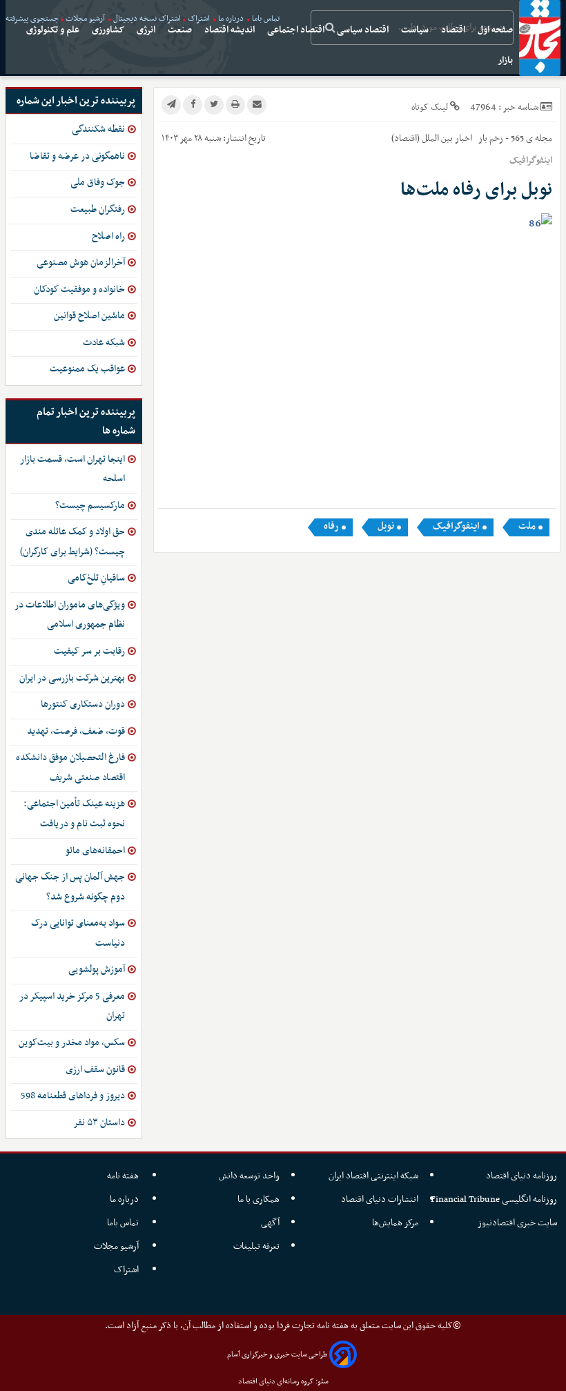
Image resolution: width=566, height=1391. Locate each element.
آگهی (270, 1223)
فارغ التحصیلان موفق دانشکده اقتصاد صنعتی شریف (70, 767)
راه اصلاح (108, 236)
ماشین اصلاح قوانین (89, 315)
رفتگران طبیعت (97, 209)
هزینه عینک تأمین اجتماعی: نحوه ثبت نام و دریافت (74, 814)
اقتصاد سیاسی (364, 30)
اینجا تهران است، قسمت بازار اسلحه (72, 469)
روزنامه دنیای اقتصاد (521, 1176)
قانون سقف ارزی (95, 1069)
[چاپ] (235, 105)
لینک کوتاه (429, 107)
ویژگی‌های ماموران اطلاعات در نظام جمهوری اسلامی (69, 615)
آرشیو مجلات (117, 1246)
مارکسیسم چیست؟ (90, 505)
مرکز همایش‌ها (395, 1223)
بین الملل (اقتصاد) (422, 138)
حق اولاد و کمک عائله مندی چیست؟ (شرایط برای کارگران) (72, 542)
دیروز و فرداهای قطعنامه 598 (73, 1096)
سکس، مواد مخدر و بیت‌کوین (72, 1042)
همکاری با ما (258, 1199)
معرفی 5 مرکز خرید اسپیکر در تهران (72, 1006)
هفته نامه (124, 1176)
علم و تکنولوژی (53, 30)
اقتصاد (454, 30)
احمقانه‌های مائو (95, 850)
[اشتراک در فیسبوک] (192, 105)
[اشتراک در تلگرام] (171, 105)
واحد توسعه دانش (249, 1176)
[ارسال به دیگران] (256, 105)
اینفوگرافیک (456, 526)
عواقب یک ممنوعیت (87, 369)
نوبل (386, 526)
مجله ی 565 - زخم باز (514, 138)
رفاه (331, 526)
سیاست (416, 30)
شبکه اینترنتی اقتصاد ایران (373, 1176)
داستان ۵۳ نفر (99, 1122)
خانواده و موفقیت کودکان (79, 289)
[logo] (539, 38)
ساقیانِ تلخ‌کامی (96, 578)
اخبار (463, 138)
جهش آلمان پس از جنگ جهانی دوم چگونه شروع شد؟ (70, 887)
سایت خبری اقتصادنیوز (517, 1223)
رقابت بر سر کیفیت (89, 651)
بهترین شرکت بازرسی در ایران (72, 678)
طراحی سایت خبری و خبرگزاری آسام (277, 1354)
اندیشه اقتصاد (230, 30)
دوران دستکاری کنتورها (83, 704)
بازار (506, 60)
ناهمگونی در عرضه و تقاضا (77, 156)
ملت (527, 526)
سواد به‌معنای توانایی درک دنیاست (78, 933)
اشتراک (127, 1270)
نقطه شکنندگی (98, 129)
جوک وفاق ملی (97, 182)
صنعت (181, 30)
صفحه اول (496, 30)
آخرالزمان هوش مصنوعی (81, 262)
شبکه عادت (104, 342)
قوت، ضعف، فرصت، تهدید (76, 731)
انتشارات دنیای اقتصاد (379, 1199)
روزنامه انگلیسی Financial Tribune (494, 1199)
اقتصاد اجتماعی (296, 30)
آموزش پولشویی (96, 969)
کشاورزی (109, 30)
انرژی (147, 30)
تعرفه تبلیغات (256, 1246)
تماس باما (124, 1223)
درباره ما (125, 1199)
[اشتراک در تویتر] (214, 105)
